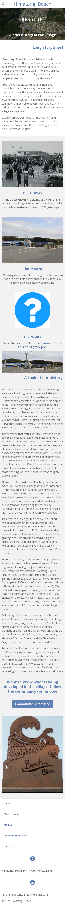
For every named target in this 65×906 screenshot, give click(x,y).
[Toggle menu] (61, 4)
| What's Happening (11, 814)
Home (6, 803)
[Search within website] (3, 4)
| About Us (7, 824)
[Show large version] (32, 310)
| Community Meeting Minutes (16, 835)
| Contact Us (8, 846)
